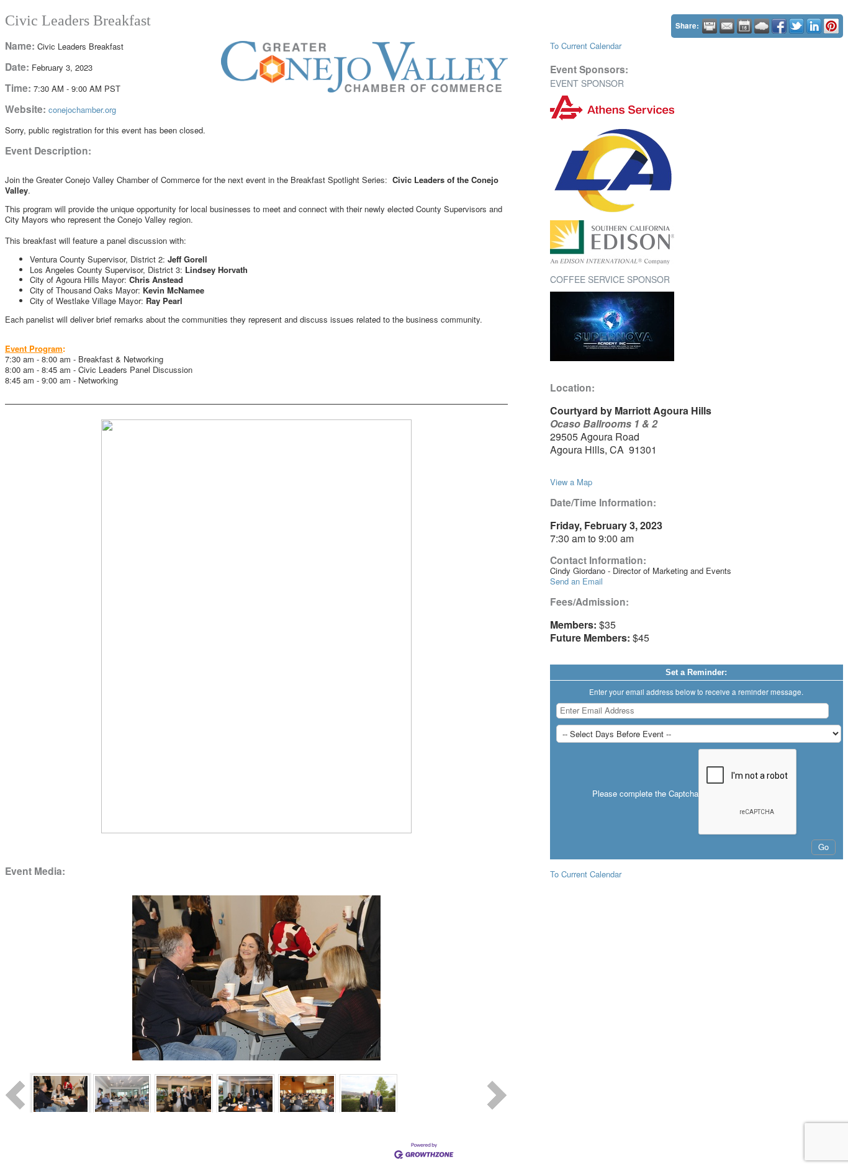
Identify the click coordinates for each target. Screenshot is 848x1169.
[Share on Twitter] (796, 26)
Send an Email (576, 581)
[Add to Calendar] (744, 26)
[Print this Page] (709, 26)
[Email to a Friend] (726, 26)
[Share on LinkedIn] (813, 26)
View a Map (571, 482)
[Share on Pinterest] (831, 26)
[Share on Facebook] (779, 26)
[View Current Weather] (761, 26)
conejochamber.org (82, 109)
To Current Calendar (585, 46)
